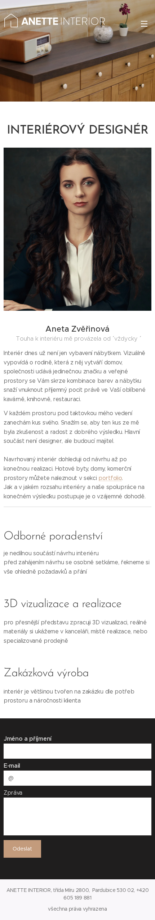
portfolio (110, 478)
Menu (144, 23)
